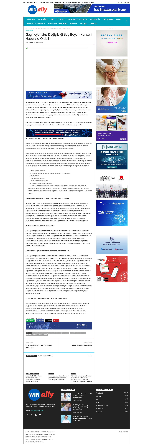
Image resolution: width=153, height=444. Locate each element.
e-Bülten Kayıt (44, 2)
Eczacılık (60, 19)
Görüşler (31, 19)
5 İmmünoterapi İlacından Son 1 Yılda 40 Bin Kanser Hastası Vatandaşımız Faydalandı (59, 377)
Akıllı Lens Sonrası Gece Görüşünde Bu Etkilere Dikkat (82, 417)
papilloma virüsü (37, 335)
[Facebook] (118, 2)
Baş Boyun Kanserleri (38, 333)
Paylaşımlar (108, 19)
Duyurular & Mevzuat (36, 24)
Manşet (83, 24)
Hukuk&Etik (95, 19)
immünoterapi (81, 333)
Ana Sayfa (28, 28)
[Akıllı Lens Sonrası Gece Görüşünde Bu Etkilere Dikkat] (66, 419)
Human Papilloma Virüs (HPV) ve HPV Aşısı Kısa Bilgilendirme (82, 396)
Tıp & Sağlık (42, 19)
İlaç (52, 19)
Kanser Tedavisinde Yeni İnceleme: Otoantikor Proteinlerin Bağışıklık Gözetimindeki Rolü (33, 378)
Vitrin (97, 402)
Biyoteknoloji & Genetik (77, 19)
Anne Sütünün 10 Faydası (82, 345)
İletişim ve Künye (71, 2)
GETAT (118, 19)
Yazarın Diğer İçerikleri (44, 355)
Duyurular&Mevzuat (102, 405)
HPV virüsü (73, 333)
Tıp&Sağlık (34, 28)
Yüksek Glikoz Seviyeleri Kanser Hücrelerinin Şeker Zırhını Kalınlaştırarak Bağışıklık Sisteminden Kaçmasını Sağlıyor (81, 378)
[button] (126, 21)
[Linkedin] (125, 2)
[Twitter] (128, 2)
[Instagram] (121, 2)
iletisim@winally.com (37, 410)
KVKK (79, 2)
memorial (28, 335)
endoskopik (66, 333)
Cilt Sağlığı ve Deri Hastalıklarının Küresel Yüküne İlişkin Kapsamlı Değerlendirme (80, 407)
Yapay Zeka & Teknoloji (57, 24)
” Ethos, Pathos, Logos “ (57, 2)
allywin (31, 42)
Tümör (45, 335)
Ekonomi (73, 24)
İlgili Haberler (31, 355)
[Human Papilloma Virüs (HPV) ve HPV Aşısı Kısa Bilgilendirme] (66, 397)
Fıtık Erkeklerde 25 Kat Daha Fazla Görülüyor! (39, 346)
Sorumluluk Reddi (88, 2)
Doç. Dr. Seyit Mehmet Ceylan (53, 333)
